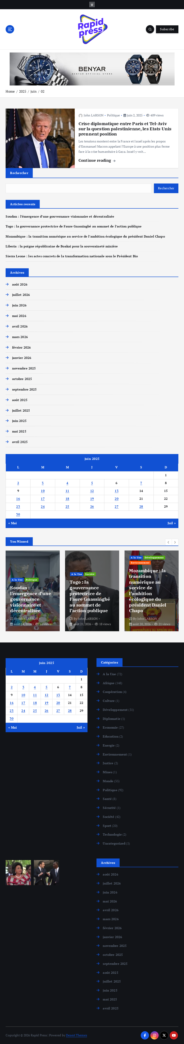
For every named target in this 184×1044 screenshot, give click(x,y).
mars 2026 (20, 337)
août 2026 (19, 284)
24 (43, 507)
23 (18, 507)
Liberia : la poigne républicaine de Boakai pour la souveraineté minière (62, 246)
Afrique (108, 683)
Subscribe (167, 29)
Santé (107, 799)
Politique (113, 115)
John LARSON (93, 115)
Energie (109, 745)
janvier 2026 (21, 358)
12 (92, 491)
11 (67, 491)
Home (10, 91)
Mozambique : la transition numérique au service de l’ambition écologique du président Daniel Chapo (85, 236)
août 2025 (19, 400)
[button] (168, 542)
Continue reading (95, 160)
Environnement (140, 562)
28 (141, 507)
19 (92, 499)
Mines (107, 772)
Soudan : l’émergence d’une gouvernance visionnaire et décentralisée (60, 216)
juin (34, 91)
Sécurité (109, 808)
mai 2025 (19, 431)
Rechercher (19, 173)
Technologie (112, 834)
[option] (33, 590)
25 (67, 507)
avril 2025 (20, 442)
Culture (109, 701)
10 (43, 491)
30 (18, 514)
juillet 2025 (21, 410)
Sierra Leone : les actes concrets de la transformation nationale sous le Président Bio (72, 256)
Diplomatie (111, 719)
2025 (22, 91)
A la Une (17, 579)
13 (116, 491)
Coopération (112, 692)
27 (116, 507)
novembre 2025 (24, 368)
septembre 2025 (24, 389)
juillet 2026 (21, 295)
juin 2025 (19, 421)
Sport (107, 826)
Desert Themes (76, 1035)
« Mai (12, 523)
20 (116, 499)
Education (110, 736)
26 (92, 507)
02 (42, 91)
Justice (108, 763)
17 (43, 499)
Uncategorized (114, 843)
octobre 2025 (22, 379)
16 (18, 499)
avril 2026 (20, 326)
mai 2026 (19, 316)
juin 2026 (19, 305)
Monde (108, 781)
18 (67, 499)
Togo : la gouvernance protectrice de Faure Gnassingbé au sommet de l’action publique (73, 226)
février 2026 (21, 347)
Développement (154, 557)
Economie (110, 727)
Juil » (172, 523)
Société (89, 574)
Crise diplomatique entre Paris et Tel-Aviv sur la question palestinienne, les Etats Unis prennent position (125, 129)
